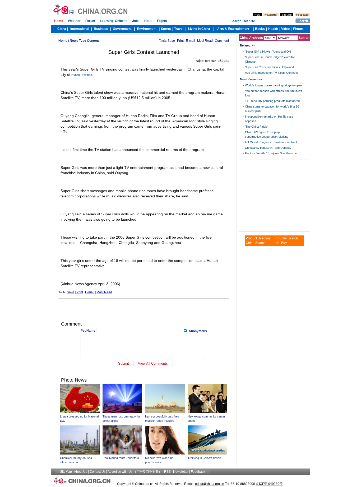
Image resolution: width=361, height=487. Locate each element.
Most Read (205, 41)
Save (171, 41)
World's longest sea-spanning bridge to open (273, 85)
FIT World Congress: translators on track (271, 142)
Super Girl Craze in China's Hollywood (269, 67)
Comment (222, 41)
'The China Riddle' (256, 126)
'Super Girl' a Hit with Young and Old (268, 51)
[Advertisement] (144, 309)
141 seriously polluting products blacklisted (272, 101)
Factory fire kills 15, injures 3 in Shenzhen (271, 153)
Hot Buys (281, 243)
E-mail (190, 41)
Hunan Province (81, 74)
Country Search (286, 238)
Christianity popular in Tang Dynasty (268, 147)
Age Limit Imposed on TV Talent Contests (271, 72)
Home (62, 41)
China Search (256, 243)
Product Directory (258, 238)
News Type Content (84, 41)
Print (180, 41)
